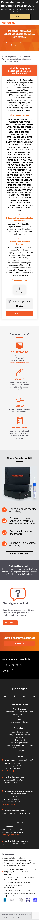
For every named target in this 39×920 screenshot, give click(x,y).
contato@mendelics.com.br (12, 835)
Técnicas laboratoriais (19, 717)
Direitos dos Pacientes (19, 722)
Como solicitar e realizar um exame (19, 711)
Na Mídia (19, 737)
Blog (19, 719)
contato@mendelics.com (19, 362)
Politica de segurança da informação (19, 745)
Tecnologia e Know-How (19, 732)
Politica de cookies (19, 740)
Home (8, 43)
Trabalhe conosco (19, 748)
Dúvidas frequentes (19, 714)
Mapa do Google (8, 771)
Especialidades (19, 43)
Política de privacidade (19, 743)
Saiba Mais (20, 16)
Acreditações (19, 750)
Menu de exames (19, 709)
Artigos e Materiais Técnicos (19, 735)
